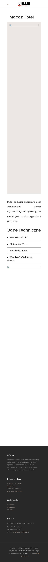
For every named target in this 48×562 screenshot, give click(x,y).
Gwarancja (11, 486)
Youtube (10, 510)
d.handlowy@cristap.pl (21, 532)
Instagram (11, 507)
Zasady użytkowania (14, 483)
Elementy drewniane (14, 491)
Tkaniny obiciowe (13, 488)
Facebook (11, 505)
